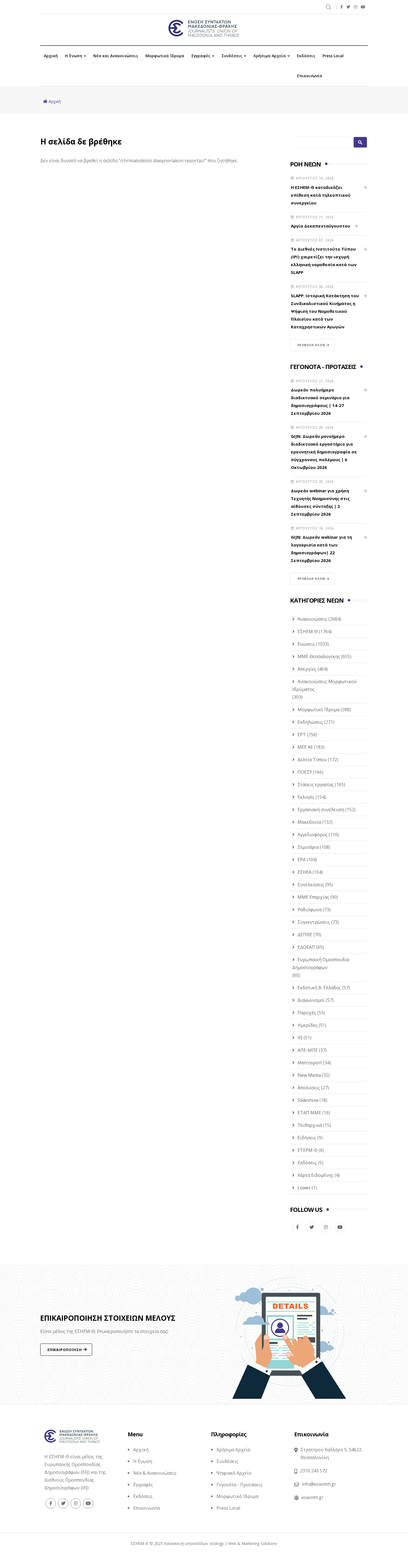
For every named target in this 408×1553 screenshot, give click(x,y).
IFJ (300, 1038)
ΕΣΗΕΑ (304, 872)
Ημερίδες (308, 1025)
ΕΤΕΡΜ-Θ (308, 1150)
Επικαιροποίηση (64, 1349)
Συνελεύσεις (311, 885)
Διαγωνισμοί (311, 1000)
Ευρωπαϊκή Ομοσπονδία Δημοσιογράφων (320, 963)
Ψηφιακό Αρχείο (233, 1473)
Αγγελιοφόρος (313, 835)
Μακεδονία (309, 822)
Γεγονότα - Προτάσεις (239, 1485)
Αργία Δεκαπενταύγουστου (320, 226)
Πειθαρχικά (310, 1125)
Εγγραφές (201, 55)
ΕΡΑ (302, 860)
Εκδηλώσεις (310, 722)
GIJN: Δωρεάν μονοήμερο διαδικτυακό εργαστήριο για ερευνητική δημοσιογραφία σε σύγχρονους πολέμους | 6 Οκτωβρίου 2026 (324, 451)
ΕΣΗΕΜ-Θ (308, 631)
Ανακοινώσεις (312, 619)
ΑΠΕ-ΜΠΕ (308, 1050)
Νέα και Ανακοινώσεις (115, 55)
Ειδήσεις (307, 1138)
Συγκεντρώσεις (314, 922)
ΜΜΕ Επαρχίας (313, 897)
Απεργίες (307, 669)
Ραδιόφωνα (310, 910)
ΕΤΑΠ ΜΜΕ (309, 1113)
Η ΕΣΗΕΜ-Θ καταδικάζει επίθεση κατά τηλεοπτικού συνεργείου (321, 195)
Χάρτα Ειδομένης (315, 1175)
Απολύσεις (309, 1088)
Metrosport (310, 1063)
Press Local (333, 55)
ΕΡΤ (302, 734)
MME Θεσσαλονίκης (319, 656)
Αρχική (51, 55)
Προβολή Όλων (311, 345)
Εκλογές (306, 797)
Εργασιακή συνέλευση (321, 810)
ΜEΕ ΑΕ (305, 747)
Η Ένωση (73, 55)
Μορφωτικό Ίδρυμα (164, 55)
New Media (309, 1075)
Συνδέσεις (231, 55)
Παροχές (307, 1013)
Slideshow (308, 1100)
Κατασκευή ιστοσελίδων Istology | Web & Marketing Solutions (220, 1543)
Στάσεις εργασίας (316, 785)
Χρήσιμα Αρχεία (269, 55)
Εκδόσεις (306, 55)
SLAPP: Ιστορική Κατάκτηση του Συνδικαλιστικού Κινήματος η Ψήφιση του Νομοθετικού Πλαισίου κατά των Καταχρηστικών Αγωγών (325, 311)
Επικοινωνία (309, 75)
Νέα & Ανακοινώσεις (155, 1473)
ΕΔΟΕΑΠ (306, 947)
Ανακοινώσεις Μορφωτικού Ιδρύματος (324, 685)
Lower (304, 1188)
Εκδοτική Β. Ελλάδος (319, 988)
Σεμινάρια (308, 847)
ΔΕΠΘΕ (305, 935)
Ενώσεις (306, 644)
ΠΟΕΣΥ (305, 772)
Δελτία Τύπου (312, 759)
